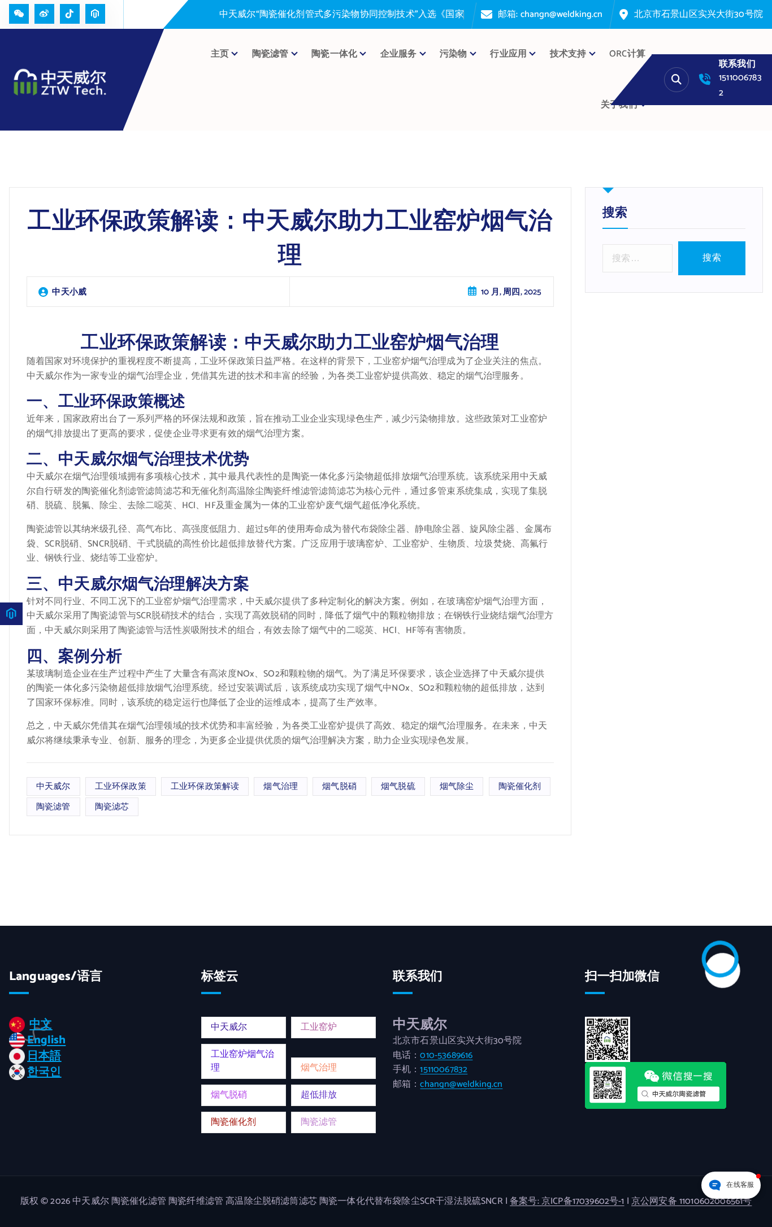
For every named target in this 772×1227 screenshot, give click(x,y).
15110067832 (443, 1069)
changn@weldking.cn (461, 1084)
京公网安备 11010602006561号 (691, 1201)
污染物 (453, 54)
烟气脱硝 (339, 786)
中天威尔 (53, 786)
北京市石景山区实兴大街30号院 (698, 14)
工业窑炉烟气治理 (243, 1061)
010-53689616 (446, 1055)
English (46, 1040)
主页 (220, 54)
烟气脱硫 (398, 786)
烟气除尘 (457, 786)
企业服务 (398, 54)
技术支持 (568, 54)
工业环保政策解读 (205, 786)
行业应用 (508, 54)
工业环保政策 (120, 786)
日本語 (44, 1056)
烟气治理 (280, 786)
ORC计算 (627, 54)
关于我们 (619, 104)
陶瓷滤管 (53, 807)
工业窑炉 (319, 1027)
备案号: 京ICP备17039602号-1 (567, 1201)
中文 (40, 1024)
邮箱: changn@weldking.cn (550, 14)
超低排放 (319, 1095)
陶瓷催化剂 (519, 786)
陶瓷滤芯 (112, 807)
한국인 (44, 1072)
